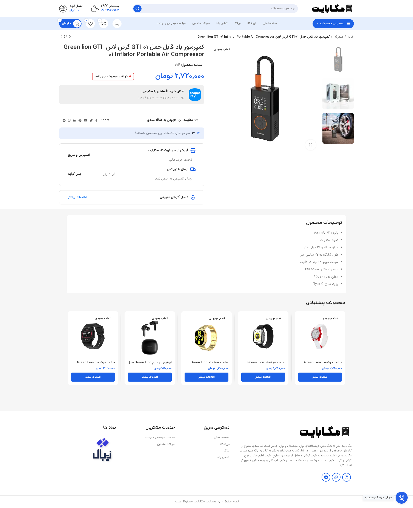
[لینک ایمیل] (85, 120)
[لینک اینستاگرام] (346, 477)
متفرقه (338, 36)
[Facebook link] (96, 120)
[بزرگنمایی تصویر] (310, 145)
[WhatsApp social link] (69, 120)
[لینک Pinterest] (80, 120)
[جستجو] (137, 8)
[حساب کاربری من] (117, 23)
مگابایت (346, 455)
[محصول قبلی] (70, 37)
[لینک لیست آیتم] (204, 437)
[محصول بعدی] (61, 37)
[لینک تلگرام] (64, 120)
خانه (350, 36)
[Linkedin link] (74, 120)
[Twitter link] (91, 120)
